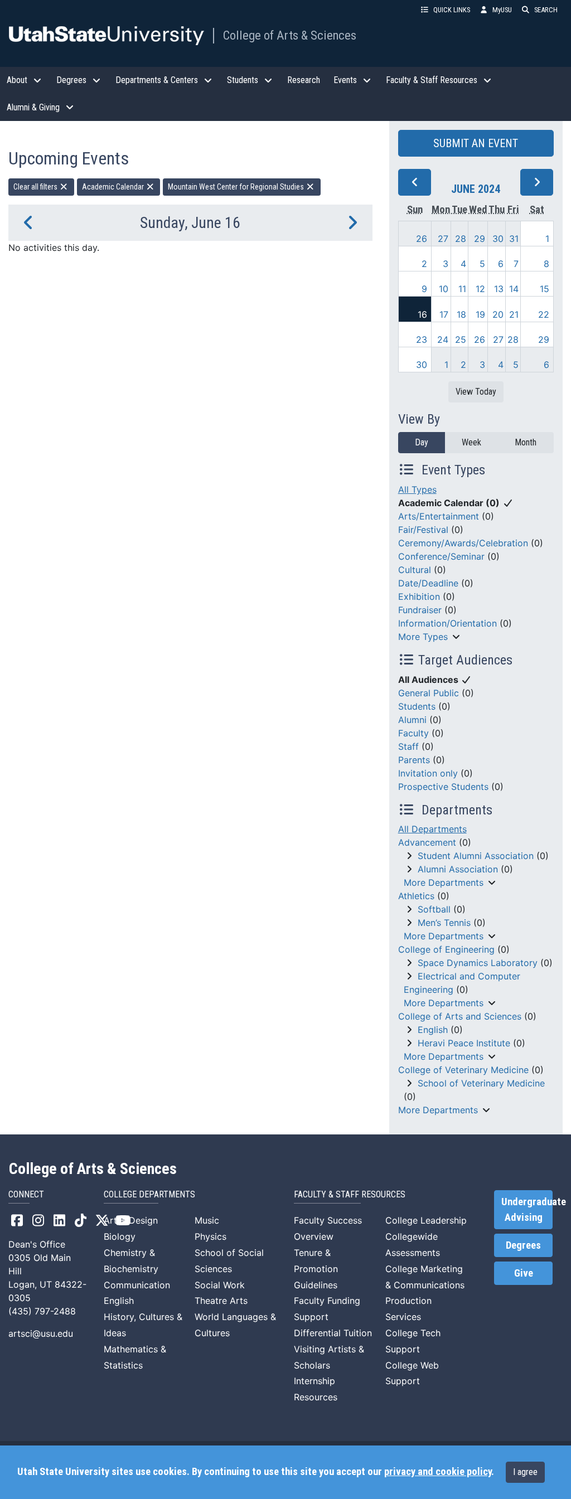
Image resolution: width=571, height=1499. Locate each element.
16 (422, 314)
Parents (414, 759)
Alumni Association (458, 869)
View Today (476, 391)
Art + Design (131, 1220)
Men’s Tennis (444, 922)
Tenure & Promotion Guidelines (316, 1269)
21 (514, 314)
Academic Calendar (114, 186)
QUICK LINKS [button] (451, 10)
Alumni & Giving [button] (33, 107)
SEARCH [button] (546, 10)
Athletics (416, 895)
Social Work (220, 1285)
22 (543, 314)
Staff (408, 746)
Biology (120, 1236)
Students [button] (242, 80)
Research (303, 80)
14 (514, 288)
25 (460, 339)
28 (460, 238)
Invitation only (428, 773)
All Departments (432, 829)
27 (443, 238)
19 (480, 314)
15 (544, 288)
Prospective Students (443, 786)
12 (480, 288)
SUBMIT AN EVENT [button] (475, 143)
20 (498, 314)
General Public (428, 692)
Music (207, 1220)
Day (421, 442)
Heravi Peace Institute (464, 1043)
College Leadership (426, 1220)
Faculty (413, 733)
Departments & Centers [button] (156, 80)
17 (443, 314)
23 (421, 339)
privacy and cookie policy (437, 1472)
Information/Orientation (447, 623)
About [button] (17, 80)
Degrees (523, 1245)
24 (442, 339)
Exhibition (419, 596)
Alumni (412, 719)
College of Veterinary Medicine (463, 1069)
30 (498, 238)
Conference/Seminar (441, 556)
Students (416, 706)
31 (514, 238)
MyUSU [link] (502, 10)
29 (479, 238)
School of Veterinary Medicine (481, 1083)
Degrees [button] (71, 80)
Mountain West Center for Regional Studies (237, 186)
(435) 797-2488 (42, 1311)
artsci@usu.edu (40, 1333)
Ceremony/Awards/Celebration (463, 543)
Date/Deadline (428, 583)
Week (471, 442)
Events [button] (345, 80)
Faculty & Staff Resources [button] (431, 80)
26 (421, 238)
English (433, 1029)
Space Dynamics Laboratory (478, 962)
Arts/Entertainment (438, 516)
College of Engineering (446, 949)
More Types (423, 636)
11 (462, 288)
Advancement (427, 842)
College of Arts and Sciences (459, 1016)
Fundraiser (420, 609)
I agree (525, 1472)
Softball (434, 909)
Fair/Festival (423, 529)
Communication (137, 1285)
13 (499, 288)
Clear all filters (36, 186)
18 (461, 314)
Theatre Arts (221, 1300)
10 (443, 288)
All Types (417, 489)
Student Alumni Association (476, 855)
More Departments (443, 882)
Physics (210, 1236)
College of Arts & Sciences (289, 35)
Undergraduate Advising (527, 1210)
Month (525, 442)
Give (523, 1273)
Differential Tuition (333, 1332)
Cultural (414, 569)
